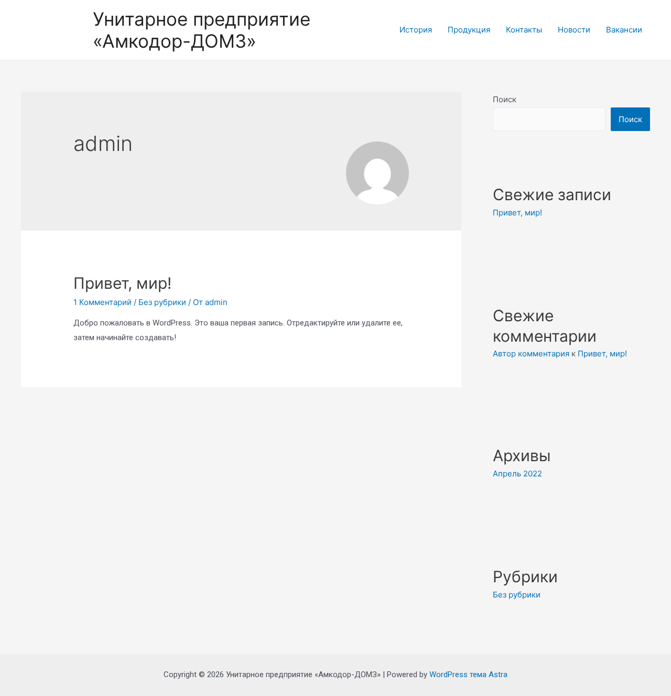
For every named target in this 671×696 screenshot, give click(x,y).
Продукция (469, 30)
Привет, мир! (122, 283)
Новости (574, 30)
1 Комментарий (102, 302)
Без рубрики (162, 302)
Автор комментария (531, 353)
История (415, 30)
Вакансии (624, 30)
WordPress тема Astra (468, 674)
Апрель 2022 (517, 473)
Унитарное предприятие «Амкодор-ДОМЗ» (201, 30)
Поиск (504, 99)
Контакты (524, 30)
